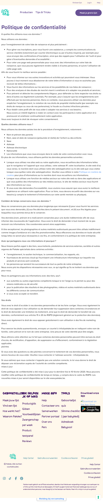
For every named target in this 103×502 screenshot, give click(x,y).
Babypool (66, 427)
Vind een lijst (77, 2)
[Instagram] (4, 478)
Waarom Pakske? (12, 416)
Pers (44, 427)
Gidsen (26, 409)
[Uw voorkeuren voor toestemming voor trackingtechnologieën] (98, 497)
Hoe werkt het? (11, 411)
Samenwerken (50, 411)
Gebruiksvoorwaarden (48, 458)
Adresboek (67, 421)
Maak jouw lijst (11, 400)
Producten (26, 12)
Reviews (27, 441)
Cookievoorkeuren (69, 458)
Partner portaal (50, 416)
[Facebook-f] (15, 478)
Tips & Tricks (43, 12)
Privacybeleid (87, 458)
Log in (89, 2)
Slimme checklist (70, 411)
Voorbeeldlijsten (31, 414)
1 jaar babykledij (70, 416)
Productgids (29, 403)
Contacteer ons (50, 405)
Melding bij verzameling (51, 498)
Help (98, 2)
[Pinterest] (21, 478)
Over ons (47, 421)
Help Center (28, 458)
